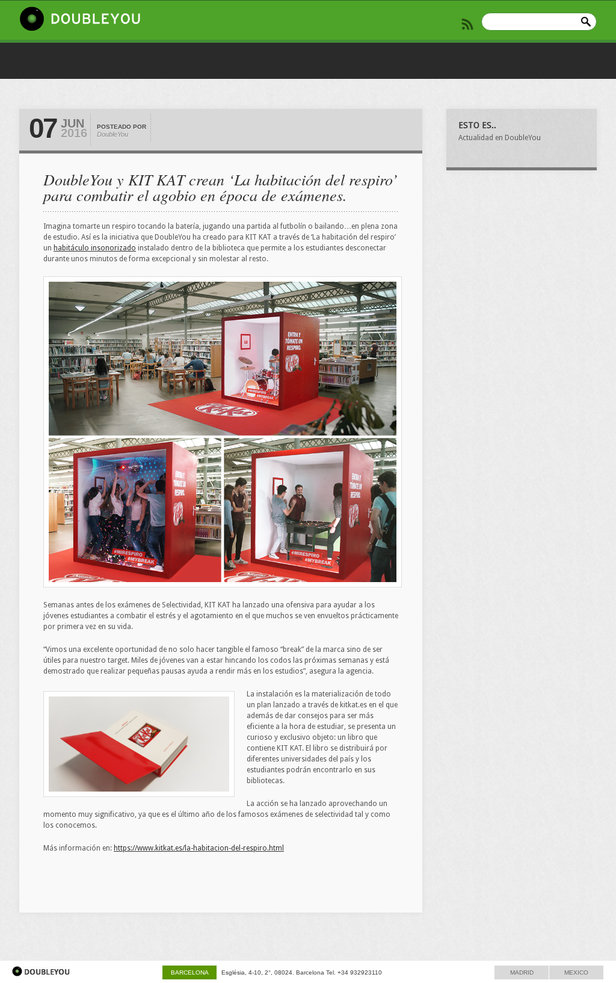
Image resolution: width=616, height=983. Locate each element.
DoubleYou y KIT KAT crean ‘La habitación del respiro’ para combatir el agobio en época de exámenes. (220, 187)
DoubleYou (112, 134)
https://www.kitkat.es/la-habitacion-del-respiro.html (199, 848)
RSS (467, 24)
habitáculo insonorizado (95, 248)
